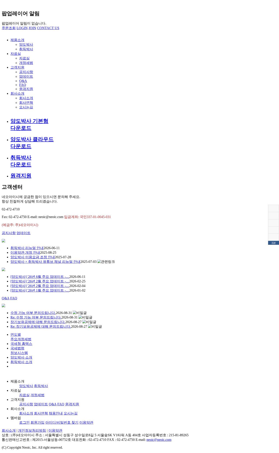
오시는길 (26, 107)
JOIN (32, 28)
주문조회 (9, 28)
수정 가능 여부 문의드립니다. (33, 313)
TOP (274, 243)
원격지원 (26, 89)
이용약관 (86, 422)
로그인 (24, 422)
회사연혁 (26, 102)
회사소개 (17, 93)
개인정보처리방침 (32, 430)
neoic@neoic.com (158, 439)
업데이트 (26, 76)
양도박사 (26, 44)
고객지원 (17, 67)
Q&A (23, 81)
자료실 (15, 53)
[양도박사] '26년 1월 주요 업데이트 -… (39, 290)
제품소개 (17, 40)
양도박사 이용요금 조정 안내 (32, 257)
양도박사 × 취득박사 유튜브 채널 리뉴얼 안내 (45, 261)
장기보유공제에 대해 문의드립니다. (37, 322)
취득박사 (26, 49)
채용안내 (56, 413)
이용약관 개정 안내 (25, 252)
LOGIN (22, 28)
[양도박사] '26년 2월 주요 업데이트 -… (39, 281)
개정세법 (26, 63)
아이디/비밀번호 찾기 (61, 422)
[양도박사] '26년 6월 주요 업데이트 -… (39, 277)
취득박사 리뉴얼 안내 (27, 248)
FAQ (22, 85)
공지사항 (26, 72)
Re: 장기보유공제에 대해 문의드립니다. (40, 326)
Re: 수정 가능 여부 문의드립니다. (35, 317)
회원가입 (37, 422)
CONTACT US (48, 28)
